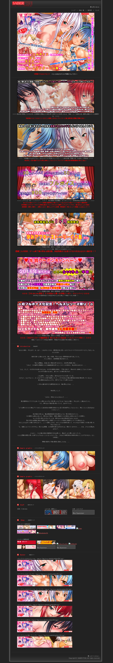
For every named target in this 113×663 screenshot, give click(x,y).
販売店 (90, 10)
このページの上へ (94, 656)
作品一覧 (81, 10)
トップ (73, 10)
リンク (97, 10)
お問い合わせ (95, 7)
